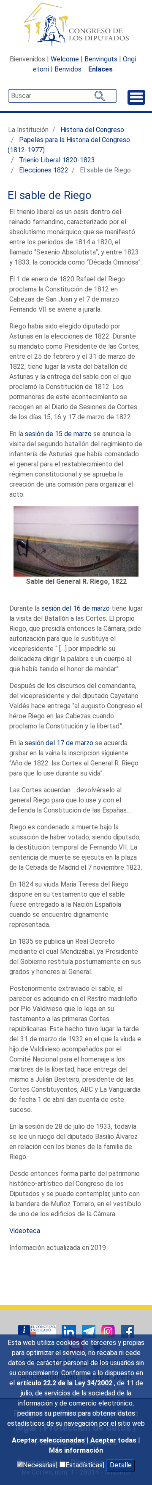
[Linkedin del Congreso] (70, 1331)
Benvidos (67, 69)
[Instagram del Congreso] (109, 1331)
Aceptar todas (114, 1440)
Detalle (121, 1465)
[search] (62, 96)
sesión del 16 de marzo (75, 608)
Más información (76, 1450)
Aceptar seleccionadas (49, 1440)
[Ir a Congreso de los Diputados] (76, 24)
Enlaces (100, 69)
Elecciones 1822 (43, 170)
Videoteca (24, 1231)
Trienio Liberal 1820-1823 (57, 160)
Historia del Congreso (92, 130)
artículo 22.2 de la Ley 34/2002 (65, 1383)
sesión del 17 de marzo (59, 743)
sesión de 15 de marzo (58, 434)
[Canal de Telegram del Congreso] (89, 1331)
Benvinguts (100, 59)
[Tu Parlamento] (38, 1331)
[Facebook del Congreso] (127, 1331)
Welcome (65, 59)
